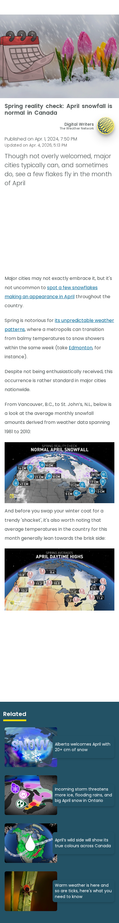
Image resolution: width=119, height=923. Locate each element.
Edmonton (80, 347)
